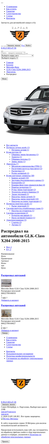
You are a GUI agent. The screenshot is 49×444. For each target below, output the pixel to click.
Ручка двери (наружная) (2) (23, 190)
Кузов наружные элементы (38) (20, 175)
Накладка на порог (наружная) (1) (26, 201)
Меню (4, 79)
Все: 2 (9, 247)
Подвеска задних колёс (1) (18, 147)
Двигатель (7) (12, 164)
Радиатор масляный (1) (21, 215)
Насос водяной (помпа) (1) (23, 218)
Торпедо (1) (16, 157)
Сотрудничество (13, 13)
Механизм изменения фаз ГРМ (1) (26, 166)
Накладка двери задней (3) (23, 197)
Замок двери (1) (18, 161)
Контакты (10, 18)
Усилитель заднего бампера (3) (25, 192)
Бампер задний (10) (20, 178)
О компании (11, 6)
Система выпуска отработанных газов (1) (24, 208)
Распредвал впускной (13, 275)
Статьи (9, 16)
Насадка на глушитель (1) (22, 211)
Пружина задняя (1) (20, 150)
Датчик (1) (16, 225)
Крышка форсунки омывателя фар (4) (28, 185)
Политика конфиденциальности (20, 356)
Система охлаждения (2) (17, 213)
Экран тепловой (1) (20, 194)
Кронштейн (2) (18, 183)
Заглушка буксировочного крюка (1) (27, 180)
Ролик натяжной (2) (20, 173)
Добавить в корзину (10, 300)
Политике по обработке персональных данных (21, 435)
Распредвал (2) (18, 171)
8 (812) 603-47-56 (8, 48)
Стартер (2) (16, 222)
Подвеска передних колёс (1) (19, 204)
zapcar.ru (4, 414)
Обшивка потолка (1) (20, 159)
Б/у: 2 (8, 249)
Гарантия (10, 11)
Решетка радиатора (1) (21, 187)
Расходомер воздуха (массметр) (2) (26, 168)
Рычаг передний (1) (20, 206)
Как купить (11, 9)
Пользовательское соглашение (19, 354)
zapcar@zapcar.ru (8, 412)
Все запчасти (12, 145)
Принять (5, 442)
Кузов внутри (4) (13, 152)
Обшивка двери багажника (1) (25, 154)
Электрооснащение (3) (16, 220)
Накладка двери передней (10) (25, 199)
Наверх (5, 333)
